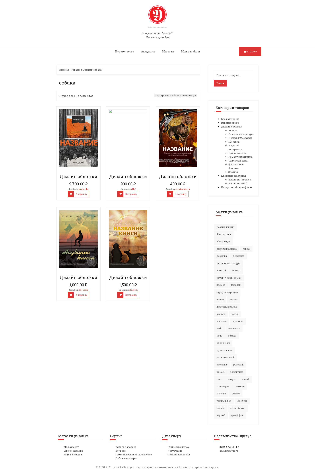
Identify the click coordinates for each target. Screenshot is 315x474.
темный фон (224, 400)
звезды (236, 270)
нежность (234, 328)
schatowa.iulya (183, 189)
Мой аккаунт (71, 447)
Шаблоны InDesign (239, 179)
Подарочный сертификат (236, 187)
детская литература (228, 263)
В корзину (81, 194)
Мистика (233, 141)
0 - (251, 51)
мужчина (238, 321)
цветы (220, 408)
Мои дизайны (190, 51)
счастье (221, 393)
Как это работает (126, 447)
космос (221, 284)
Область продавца (179, 454)
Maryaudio (83, 189)
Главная (64, 69)
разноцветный (225, 357)
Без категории (230, 119)
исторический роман (229, 277)
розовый (238, 364)
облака (232, 335)
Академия (148, 51)
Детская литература (240, 134)
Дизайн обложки (231, 126)
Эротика (233, 172)
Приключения (237, 153)
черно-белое (237, 408)
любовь (221, 314)
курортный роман (227, 292)
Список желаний (73, 450)
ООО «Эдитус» (124, 467)
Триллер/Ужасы (238, 160)
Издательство (124, 51)
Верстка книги (230, 122)
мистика (222, 321)
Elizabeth (83, 290)
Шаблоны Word (237, 183)
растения (222, 364)
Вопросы (121, 450)
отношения (223, 343)
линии (220, 299)
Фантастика (224, 234)
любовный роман (227, 306)
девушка (222, 255)
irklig (133, 189)
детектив (238, 255)
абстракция (223, 241)
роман (220, 371)
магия (235, 314)
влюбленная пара (227, 248)
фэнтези (242, 400)
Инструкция (175, 450)
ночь (219, 335)
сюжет (236, 393)
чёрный (221, 415)
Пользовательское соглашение (134, 454)
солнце (240, 386)
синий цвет (223, 386)
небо (219, 328)
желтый (221, 270)
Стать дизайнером (179, 447)
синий (245, 379)
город (246, 248)
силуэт (232, 379)
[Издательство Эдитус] (157, 18)
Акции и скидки (73, 454)
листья (234, 299)
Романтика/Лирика (240, 156)
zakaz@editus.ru (228, 450)
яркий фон (237, 415)
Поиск (220, 83)
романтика (236, 371)
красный (236, 284)
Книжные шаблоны (233, 175)
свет (219, 379)
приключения (224, 350)
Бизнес (232, 130)
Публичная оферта (126, 458)
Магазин (168, 51)
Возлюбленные (225, 227)
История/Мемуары (240, 137)
